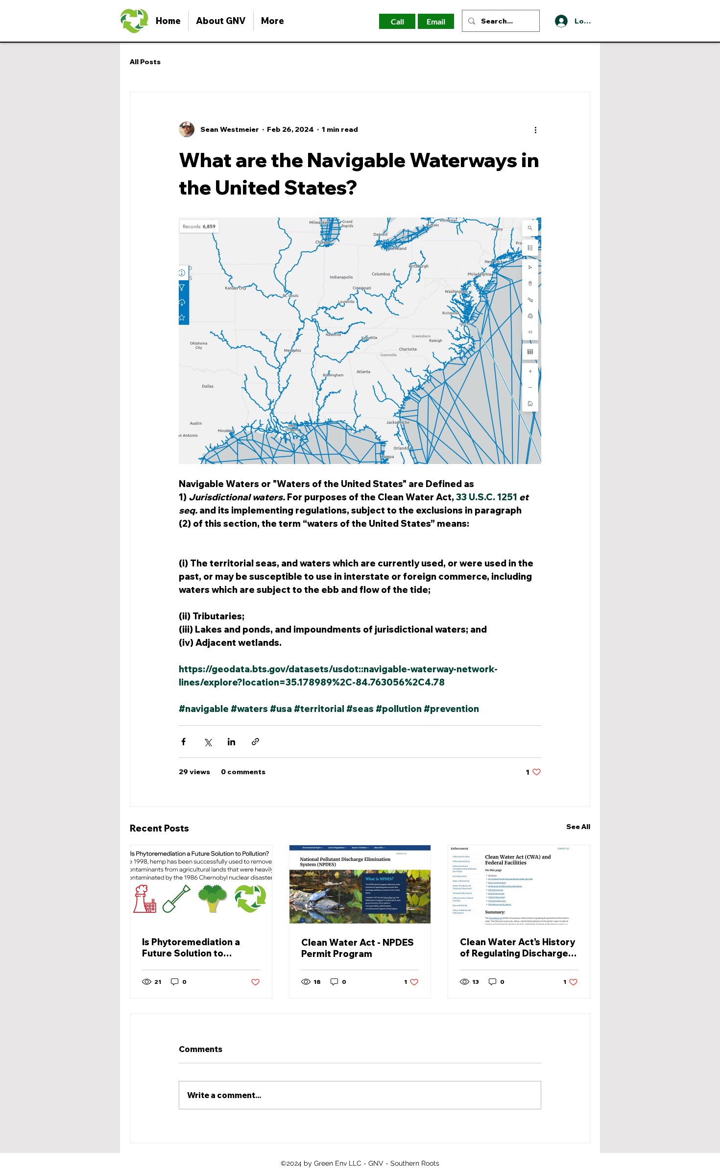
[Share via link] (255, 741)
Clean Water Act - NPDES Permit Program (357, 948)
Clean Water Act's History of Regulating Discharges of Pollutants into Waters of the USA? (517, 947)
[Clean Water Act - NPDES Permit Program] (360, 885)
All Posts (145, 61)
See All (578, 826)
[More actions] (535, 129)
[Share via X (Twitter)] (207, 741)
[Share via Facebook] (183, 741)
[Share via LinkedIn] (231, 741)
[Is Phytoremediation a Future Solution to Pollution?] (201, 885)
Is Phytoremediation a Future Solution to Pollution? (191, 947)
